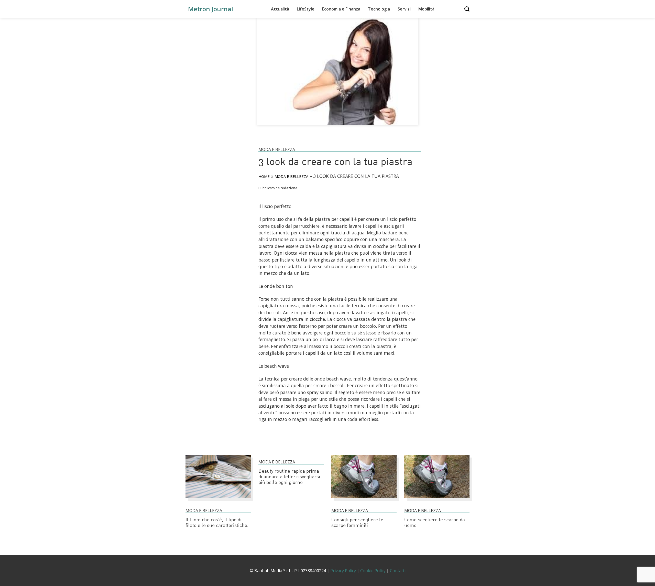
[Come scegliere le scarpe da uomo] (437, 500)
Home (264, 176)
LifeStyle (305, 9)
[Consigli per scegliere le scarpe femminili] (364, 500)
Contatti (398, 570)
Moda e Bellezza (276, 149)
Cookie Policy (373, 570)
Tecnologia (379, 9)
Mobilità (426, 9)
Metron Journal (210, 9)
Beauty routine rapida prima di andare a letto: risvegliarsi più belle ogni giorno (289, 477)
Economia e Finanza (341, 9)
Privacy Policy (343, 570)
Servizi (404, 9)
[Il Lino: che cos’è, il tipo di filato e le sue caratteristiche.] (218, 500)
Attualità (280, 9)
